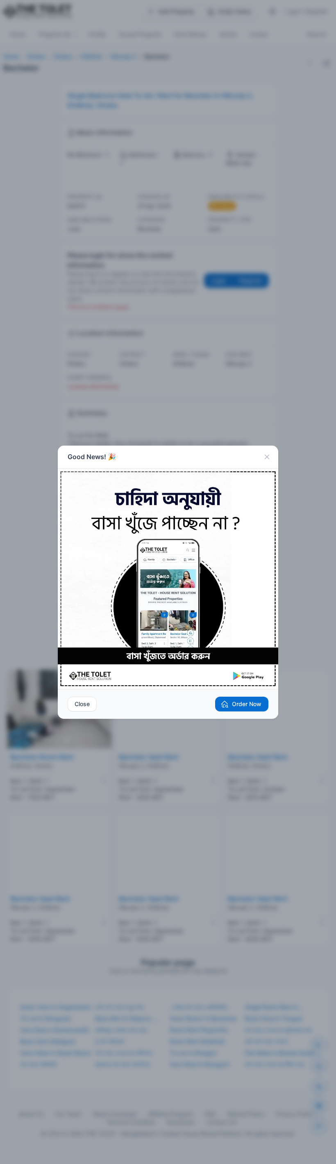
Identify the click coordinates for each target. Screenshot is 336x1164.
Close (82, 703)
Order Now (246, 703)
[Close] (266, 457)
